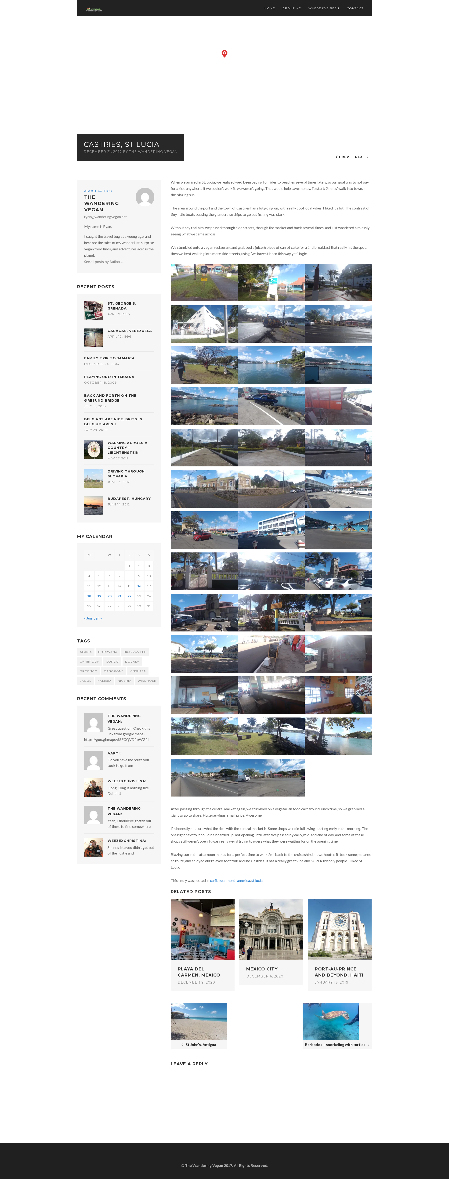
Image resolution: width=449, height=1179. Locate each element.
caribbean (218, 880)
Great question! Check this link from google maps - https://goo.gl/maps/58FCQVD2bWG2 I (117, 734)
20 (109, 596)
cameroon (90, 661)
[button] (224, 54)
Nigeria (124, 680)
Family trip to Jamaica (109, 358)
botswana (107, 652)
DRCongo (89, 671)
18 (89, 596)
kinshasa (138, 671)
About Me (291, 8)
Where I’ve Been (323, 8)
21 (119, 596)
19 (99, 596)
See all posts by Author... (103, 261)
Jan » (98, 618)
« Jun (88, 618)
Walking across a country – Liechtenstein (128, 448)
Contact (355, 8)
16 (139, 586)
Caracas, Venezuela (130, 331)
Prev (344, 157)
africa (86, 652)
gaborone (113, 671)
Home (269, 8)
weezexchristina (126, 781)
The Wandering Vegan (153, 152)
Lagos (85, 680)
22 (129, 596)
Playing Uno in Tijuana (109, 377)
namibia (105, 680)
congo (112, 661)
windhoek (147, 680)
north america (239, 880)
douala (132, 661)
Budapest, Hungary (129, 499)
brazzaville (135, 652)
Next (360, 157)
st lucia (257, 880)
